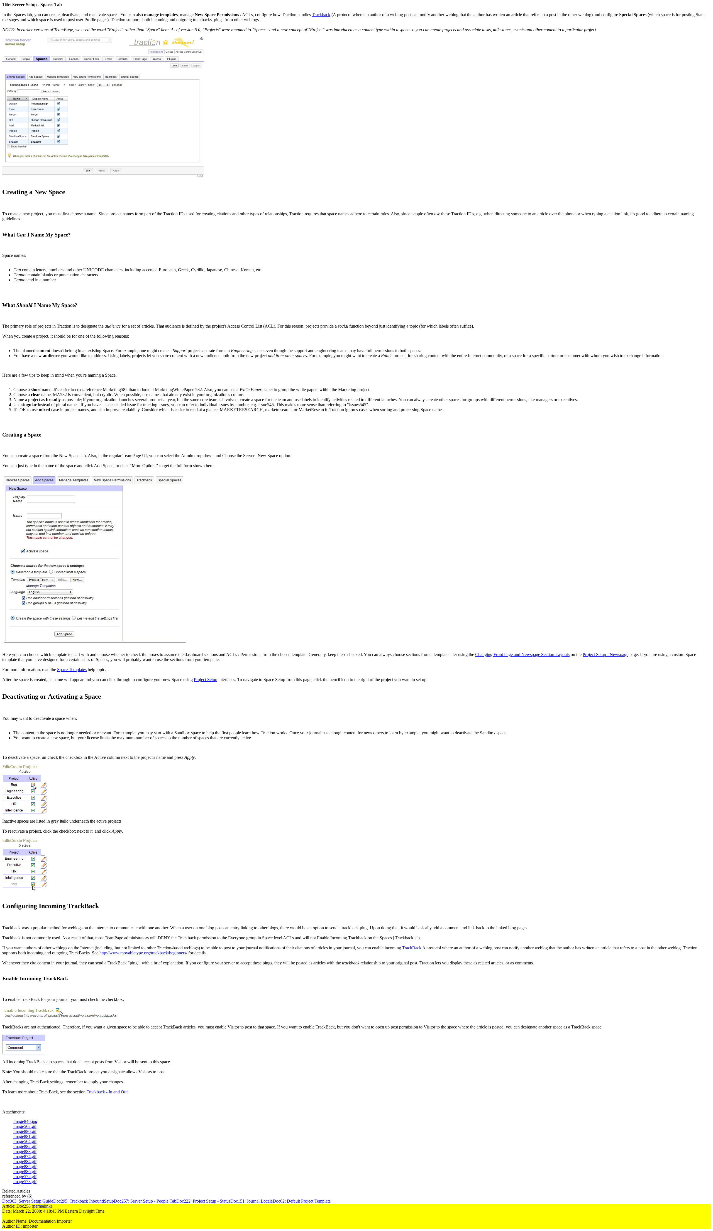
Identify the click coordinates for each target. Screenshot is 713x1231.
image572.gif (24, 1176)
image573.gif (24, 1181)
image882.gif (24, 1146)
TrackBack (411, 947)
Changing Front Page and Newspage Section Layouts (522, 654)
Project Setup (205, 679)
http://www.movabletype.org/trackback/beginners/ (143, 952)
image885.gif (24, 1166)
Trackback (321, 14)
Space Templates (72, 669)
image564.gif (24, 1141)
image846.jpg (25, 1121)
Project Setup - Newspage (605, 654)
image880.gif (24, 1131)
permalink (42, 1206)
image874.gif (24, 1156)
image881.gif (24, 1136)
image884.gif (24, 1161)
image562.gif (24, 1126)
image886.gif (24, 1171)
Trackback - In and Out (107, 1091)
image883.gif (24, 1151)
